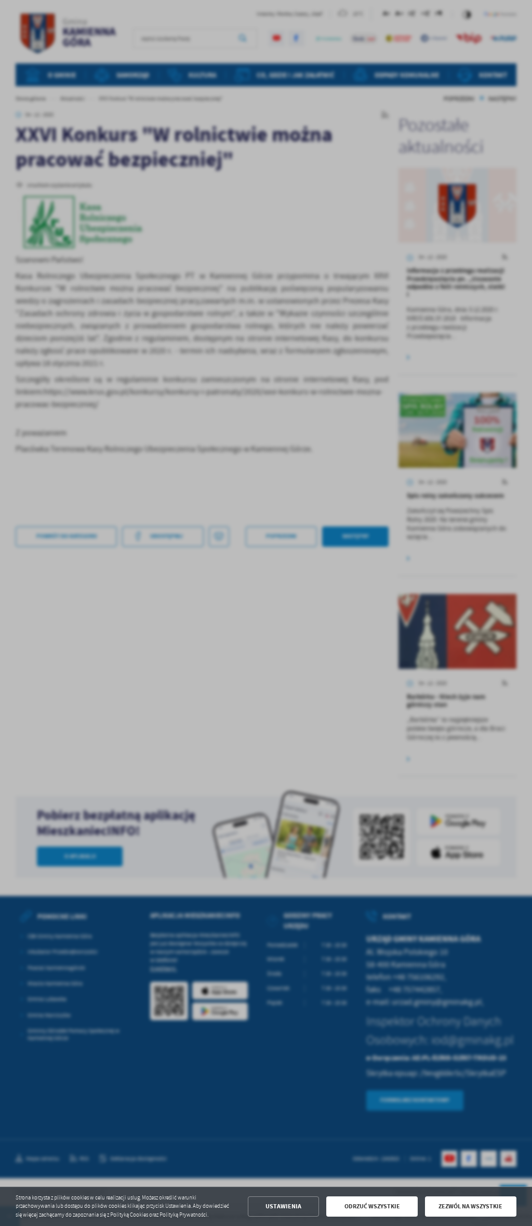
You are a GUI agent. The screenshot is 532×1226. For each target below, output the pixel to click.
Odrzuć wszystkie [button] (372, 1206)
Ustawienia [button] (283, 1206)
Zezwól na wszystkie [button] (470, 1206)
